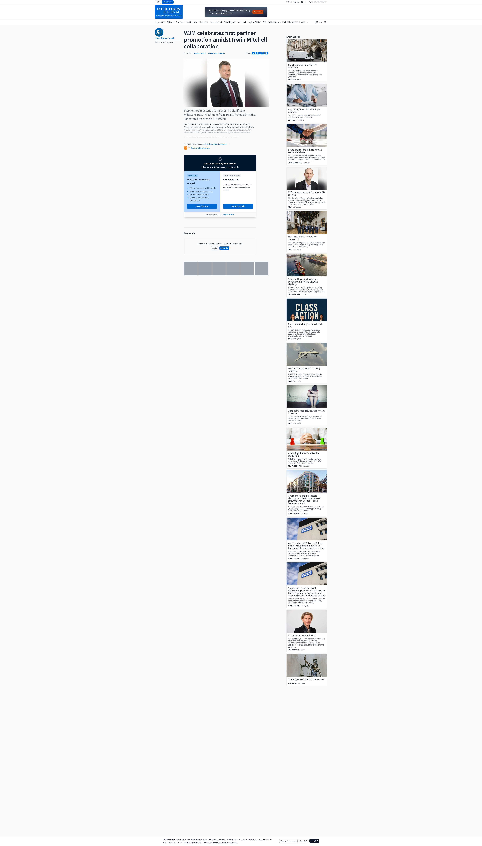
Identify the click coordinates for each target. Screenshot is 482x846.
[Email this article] (266, 53)
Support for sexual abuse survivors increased (306, 412)
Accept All (314, 841)
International (216, 22)
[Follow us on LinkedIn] (295, 2)
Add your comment (217, 53)
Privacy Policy (231, 842)
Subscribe (224, 248)
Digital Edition (254, 22)
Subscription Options (272, 22)
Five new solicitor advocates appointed (302, 238)
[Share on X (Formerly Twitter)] (258, 53)
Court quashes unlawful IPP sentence (302, 66)
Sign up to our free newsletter (318, 2)
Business (204, 22)
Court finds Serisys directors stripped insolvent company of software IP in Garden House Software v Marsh (304, 499)
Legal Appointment (164, 38)
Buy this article (238, 206)
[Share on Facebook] (262, 53)
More (303, 22)
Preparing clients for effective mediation (303, 455)
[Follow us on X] (298, 2)
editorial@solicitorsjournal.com (215, 144)
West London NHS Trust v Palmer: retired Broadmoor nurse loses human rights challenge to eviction (306, 545)
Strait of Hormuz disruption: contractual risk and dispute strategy (303, 281)
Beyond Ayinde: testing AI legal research (304, 111)
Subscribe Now (168, 2)
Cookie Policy (215, 842)
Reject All (303, 841)
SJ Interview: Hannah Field (302, 635)
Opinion (170, 22)
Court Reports (230, 22)
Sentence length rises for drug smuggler (304, 370)
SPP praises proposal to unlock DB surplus (306, 194)
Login (158, 2)
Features (179, 22)
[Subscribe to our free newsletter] (302, 2)
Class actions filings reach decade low (305, 325)
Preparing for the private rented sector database (305, 151)
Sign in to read (228, 214)
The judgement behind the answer (306, 679)
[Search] (325, 22)
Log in (214, 248)
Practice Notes (191, 22)
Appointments (199, 53)
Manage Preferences (288, 841)
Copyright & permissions (200, 148)
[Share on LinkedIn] (253, 53)
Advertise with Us (291, 22)
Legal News (160, 22)
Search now (258, 12)
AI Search (242, 22)
